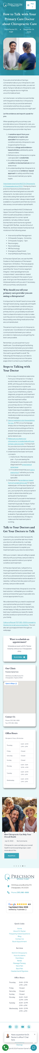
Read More (11, 856)
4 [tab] (21, 866)
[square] (20, 29)
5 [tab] (23, 866)
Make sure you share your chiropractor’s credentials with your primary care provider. (21, 441)
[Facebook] (10, 1026)
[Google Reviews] (29, 1026)
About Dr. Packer (19, 931)
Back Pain (19, 968)
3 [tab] (18, 866)
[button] (5, 832)
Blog (19, 936)
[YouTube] (22, 1026)
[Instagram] (16, 1026)
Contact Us (19, 939)
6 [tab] (25, 866)
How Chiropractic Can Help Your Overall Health (17, 835)
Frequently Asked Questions (19, 934)
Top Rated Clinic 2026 (18, 907)
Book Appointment (19, 941)
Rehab (19, 961)
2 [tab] (16, 866)
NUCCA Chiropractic (19, 953)
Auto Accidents (19, 955)
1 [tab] (14, 866)
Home (19, 928)
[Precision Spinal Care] (12, 5)
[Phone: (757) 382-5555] (18, 892)
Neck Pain (19, 966)
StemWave (19, 958)
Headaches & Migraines (19, 971)
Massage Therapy (19, 963)
